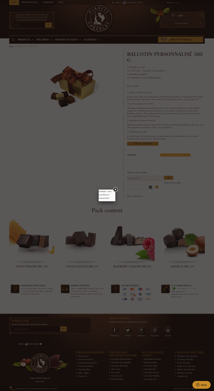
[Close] (115, 190)
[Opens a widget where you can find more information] (201, 385)
